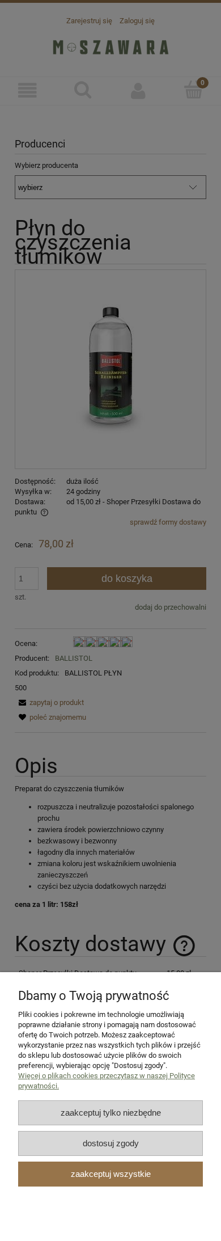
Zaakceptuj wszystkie (111, 1174)
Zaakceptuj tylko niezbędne (111, 1112)
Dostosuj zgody (111, 1143)
